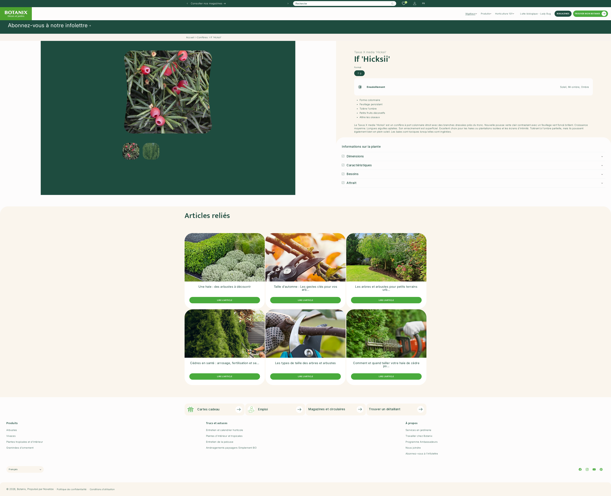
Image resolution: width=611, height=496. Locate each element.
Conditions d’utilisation (102, 489)
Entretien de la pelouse (219, 441)
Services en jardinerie (418, 430)
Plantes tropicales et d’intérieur (24, 441)
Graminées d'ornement (20, 447)
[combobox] (344, 3)
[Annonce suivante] (287, 3)
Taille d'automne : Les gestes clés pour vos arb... (305, 288)
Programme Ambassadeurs (422, 441)
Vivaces (11, 435)
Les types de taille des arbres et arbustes (305, 363)
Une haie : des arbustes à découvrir (224, 286)
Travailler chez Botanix (419, 435)
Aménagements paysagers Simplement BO (231, 447)
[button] (472, 13)
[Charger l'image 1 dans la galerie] (130, 151)
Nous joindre (413, 447)
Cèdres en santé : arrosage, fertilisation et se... (224, 363)
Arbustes (11, 430)
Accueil (190, 37)
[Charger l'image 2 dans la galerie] (151, 151)
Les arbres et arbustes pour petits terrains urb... (386, 288)
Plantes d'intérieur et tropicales (224, 435)
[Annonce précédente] (187, 3)
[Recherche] (392, 3)
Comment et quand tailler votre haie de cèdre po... (386, 365)
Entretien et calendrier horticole (224, 430)
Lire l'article (224, 300)
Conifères (202, 37)
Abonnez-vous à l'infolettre (422, 453)
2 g (359, 73)
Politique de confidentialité (72, 489)
